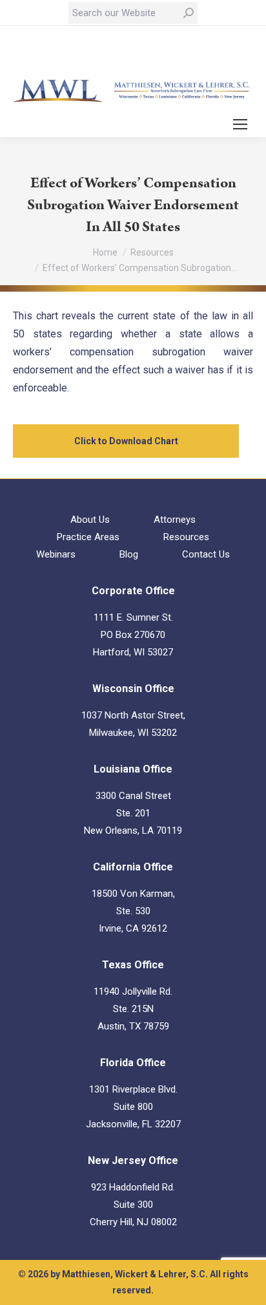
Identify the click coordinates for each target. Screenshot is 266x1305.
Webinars (56, 554)
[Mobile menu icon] (240, 124)
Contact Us (206, 554)
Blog (128, 554)
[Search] (188, 13)
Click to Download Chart (126, 441)
